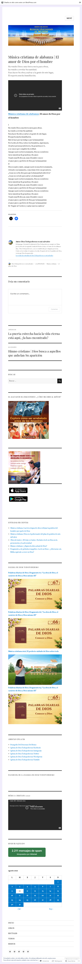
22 (58, 895)
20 (43, 895)
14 (50, 891)
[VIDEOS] (23, 951)
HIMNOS (11, 944)
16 (12, 895)
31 (19, 904)
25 (27, 900)
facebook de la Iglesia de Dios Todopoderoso (31, 775)
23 (12, 900)
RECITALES (12, 933)
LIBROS (11, 928)
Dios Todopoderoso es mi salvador (22, 264)
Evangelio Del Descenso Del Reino (23, 745)
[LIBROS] (14, 951)
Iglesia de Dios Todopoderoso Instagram (26, 751)
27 (43, 900)
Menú (69, 18)
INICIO (11, 923)
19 (35, 895)
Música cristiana (51, 264)
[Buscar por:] (32, 381)
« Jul (18, 909)
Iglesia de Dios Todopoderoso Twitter (24, 754)
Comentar (54, 309)
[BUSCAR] (59, 381)
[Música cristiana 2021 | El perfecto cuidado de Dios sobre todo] (35, 670)
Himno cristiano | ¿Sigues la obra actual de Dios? (28, 546)
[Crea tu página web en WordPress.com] (41, 2)
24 (20, 900)
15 (58, 891)
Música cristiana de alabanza (23, 114)
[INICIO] (10, 951)
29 (58, 900)
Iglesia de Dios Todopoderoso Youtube (25, 760)
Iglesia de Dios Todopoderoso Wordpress (26, 757)
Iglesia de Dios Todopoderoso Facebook (25, 748)
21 (50, 895)
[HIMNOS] (28, 951)
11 (27, 891)
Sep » (51, 909)
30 (12, 904)
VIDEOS (11, 939)
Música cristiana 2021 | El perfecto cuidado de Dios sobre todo (33, 651)
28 (50, 900)
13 (42, 891)
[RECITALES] (19, 951)
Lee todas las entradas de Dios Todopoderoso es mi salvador (34, 256)
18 (27, 895)
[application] (35, 815)
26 (35, 900)
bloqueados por (28, 853)
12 (35, 891)
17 (19, 895)
